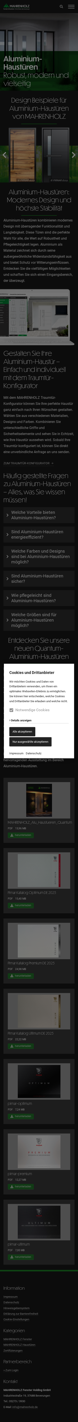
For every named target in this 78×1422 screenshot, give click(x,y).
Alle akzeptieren (22, 731)
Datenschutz (33, 753)
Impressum (16, 753)
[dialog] (39, 711)
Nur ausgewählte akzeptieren (30, 741)
